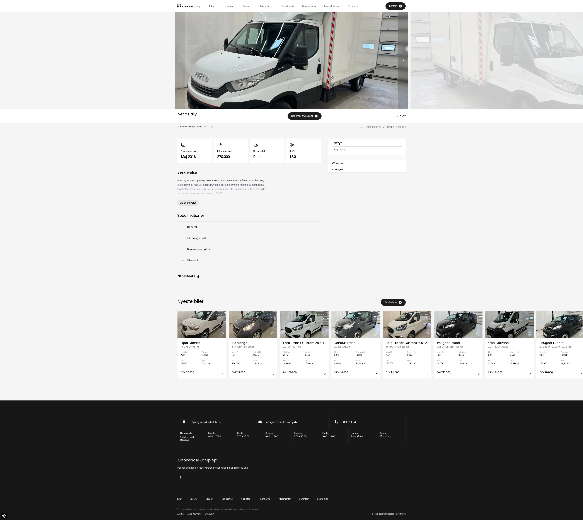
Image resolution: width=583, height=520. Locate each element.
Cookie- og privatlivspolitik (383, 514)
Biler (199, 126)
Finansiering (309, 6)
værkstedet (184, 440)
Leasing (230, 6)
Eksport (247, 6)
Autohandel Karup (186, 126)
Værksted (288, 6)
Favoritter (353, 6)
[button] (403, 60)
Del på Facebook (396, 126)
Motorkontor (331, 6)
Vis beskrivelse (188, 202)
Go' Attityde (401, 514)
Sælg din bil (267, 6)
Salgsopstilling (373, 126)
